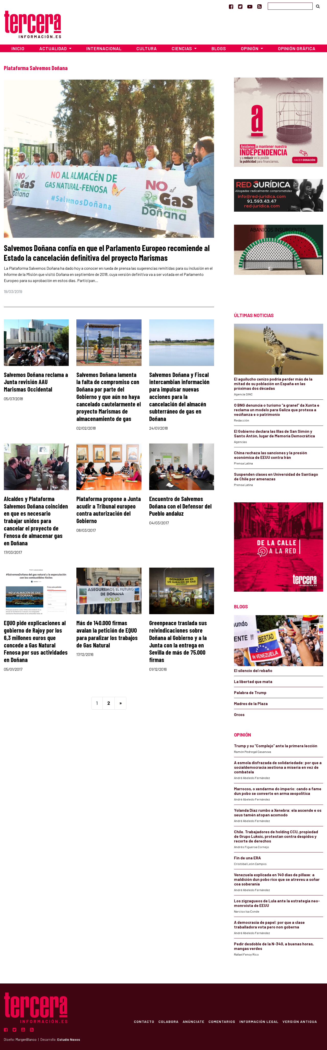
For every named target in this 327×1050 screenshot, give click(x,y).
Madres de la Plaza (251, 703)
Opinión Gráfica (297, 48)
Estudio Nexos (68, 1039)
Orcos (239, 714)
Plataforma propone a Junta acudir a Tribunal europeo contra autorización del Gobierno (108, 509)
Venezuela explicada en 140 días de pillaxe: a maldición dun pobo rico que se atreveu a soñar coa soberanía (277, 879)
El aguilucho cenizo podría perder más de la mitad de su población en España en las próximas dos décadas (273, 384)
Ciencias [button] (182, 48)
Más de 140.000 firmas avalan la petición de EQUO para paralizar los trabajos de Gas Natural (107, 633)
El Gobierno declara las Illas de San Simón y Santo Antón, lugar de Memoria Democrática (274, 433)
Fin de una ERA (247, 858)
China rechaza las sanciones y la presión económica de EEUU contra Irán (270, 455)
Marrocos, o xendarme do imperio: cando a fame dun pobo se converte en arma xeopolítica (277, 791)
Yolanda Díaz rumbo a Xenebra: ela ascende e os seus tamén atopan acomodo (277, 812)
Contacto (144, 1021)
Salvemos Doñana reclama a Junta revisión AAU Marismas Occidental (36, 382)
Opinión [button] (250, 48)
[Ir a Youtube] (249, 6)
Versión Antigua (300, 1021)
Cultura (146, 48)
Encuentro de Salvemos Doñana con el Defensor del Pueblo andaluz (180, 506)
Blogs (219, 48)
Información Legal (258, 1021)
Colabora (168, 1021)
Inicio (18, 48)
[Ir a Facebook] (231, 6)
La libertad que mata (253, 681)
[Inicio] (32, 23)
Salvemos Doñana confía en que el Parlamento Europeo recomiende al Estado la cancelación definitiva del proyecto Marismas (107, 252)
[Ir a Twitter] (240, 6)
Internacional (104, 48)
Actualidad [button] (53, 48)
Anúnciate (193, 1021)
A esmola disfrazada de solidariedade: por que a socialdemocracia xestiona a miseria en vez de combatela (278, 767)
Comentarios (221, 1021)
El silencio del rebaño (253, 670)
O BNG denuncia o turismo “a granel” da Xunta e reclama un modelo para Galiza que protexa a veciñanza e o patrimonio (276, 410)
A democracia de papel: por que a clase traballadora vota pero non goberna (269, 924)
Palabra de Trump (250, 692)
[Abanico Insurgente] (278, 259)
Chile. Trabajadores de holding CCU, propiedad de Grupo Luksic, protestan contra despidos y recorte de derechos (276, 836)
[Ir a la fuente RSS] (259, 6)
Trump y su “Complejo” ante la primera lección (275, 745)
